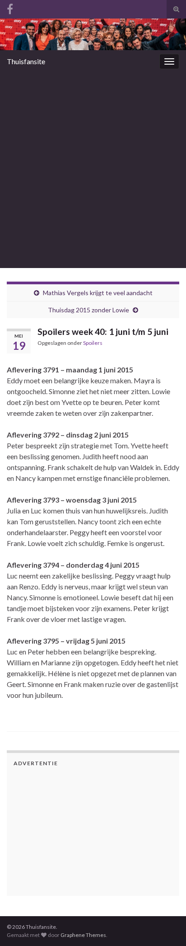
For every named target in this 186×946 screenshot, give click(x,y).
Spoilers (92, 342)
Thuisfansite (26, 61)
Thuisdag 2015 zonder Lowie (88, 310)
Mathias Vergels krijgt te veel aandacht (98, 293)
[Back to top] (165, 892)
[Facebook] (10, 7)
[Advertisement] (93, 170)
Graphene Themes (83, 935)
